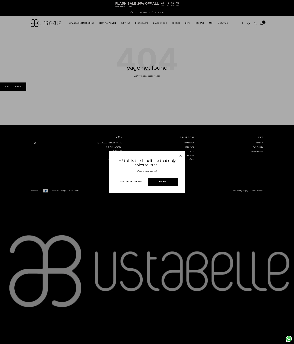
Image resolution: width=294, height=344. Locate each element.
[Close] (180, 156)
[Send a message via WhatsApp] (288, 338)
